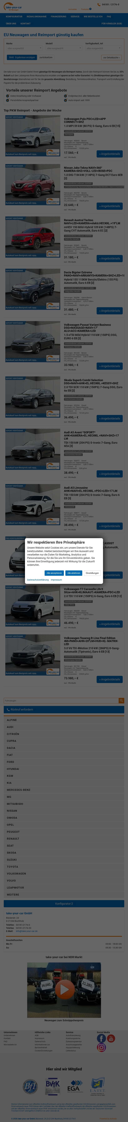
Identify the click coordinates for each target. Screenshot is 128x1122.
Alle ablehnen (73, 573)
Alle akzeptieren (54, 573)
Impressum (56, 580)
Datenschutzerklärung (38, 580)
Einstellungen (92, 573)
